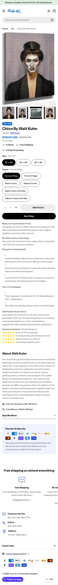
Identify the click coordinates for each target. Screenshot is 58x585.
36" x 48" (38, 162)
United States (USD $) (16, 554)
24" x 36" (23, 162)
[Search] (52, 20)
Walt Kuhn (15, 133)
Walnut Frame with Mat (16, 198)
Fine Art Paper (31, 176)
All (12, 28)
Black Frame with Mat (15, 191)
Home (5, 28)
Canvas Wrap (11, 176)
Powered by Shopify (28, 573)
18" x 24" (9, 162)
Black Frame (11, 183)
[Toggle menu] (3, 11)
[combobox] (29, 20)
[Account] (48, 11)
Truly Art (13, 573)
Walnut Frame (30, 183)
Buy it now (29, 216)
